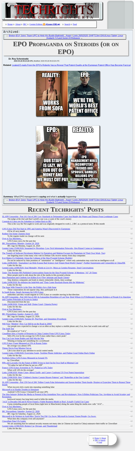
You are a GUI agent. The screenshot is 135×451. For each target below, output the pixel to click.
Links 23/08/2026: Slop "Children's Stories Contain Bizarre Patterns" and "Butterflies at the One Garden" (46, 377)
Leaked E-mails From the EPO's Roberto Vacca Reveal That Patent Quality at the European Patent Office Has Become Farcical (71, 65)
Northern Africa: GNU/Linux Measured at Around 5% (24, 358)
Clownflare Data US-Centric (14, 421)
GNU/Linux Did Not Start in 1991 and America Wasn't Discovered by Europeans (36, 229)
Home (10, 24)
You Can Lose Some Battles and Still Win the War (23, 338)
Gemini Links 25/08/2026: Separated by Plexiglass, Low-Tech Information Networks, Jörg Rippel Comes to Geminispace (52, 248)
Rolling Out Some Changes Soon (16, 234)
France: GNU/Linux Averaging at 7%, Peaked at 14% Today (27, 368)
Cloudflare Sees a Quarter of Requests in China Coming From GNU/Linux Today (36, 333)
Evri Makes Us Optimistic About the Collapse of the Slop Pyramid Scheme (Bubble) (37, 258)
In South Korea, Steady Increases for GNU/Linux (23, 292)
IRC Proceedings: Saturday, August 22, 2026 (21, 411)
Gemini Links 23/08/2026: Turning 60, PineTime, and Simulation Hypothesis (34, 319)
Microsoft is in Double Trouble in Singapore (20, 389)
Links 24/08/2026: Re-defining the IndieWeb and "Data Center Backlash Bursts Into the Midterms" (43, 282)
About (18, 24)
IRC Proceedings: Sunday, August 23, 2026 (20, 314)
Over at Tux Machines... (12, 238)
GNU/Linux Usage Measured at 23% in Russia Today (24, 343)
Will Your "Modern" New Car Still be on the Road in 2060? (27, 324)
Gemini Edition (35, 24)
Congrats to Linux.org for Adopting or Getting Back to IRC (27, 221)
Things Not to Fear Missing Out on (16, 348)
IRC (25, 24)
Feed (75, 24)
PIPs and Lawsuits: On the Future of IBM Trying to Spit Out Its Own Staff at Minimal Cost (40, 363)
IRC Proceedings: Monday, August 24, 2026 (20, 243)
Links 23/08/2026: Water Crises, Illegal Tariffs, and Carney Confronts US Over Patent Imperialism (43, 372)
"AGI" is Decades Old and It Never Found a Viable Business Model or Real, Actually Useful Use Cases (45, 402)
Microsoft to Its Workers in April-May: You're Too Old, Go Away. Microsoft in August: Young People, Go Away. (49, 416)
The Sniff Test (8, 329)
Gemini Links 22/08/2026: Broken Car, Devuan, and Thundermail (29, 426)
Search (67, 24)
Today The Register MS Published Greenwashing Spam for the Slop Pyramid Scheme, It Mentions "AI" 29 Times (49, 273)
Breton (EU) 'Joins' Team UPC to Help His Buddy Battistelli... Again (40, 36)
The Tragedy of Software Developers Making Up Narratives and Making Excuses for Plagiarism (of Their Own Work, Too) (53, 253)
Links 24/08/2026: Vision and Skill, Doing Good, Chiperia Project (29, 304)
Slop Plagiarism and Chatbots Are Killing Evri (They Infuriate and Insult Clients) (35, 277)
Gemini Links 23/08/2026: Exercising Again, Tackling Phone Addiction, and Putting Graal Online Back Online (48, 353)
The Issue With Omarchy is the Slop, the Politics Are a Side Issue (29, 287)
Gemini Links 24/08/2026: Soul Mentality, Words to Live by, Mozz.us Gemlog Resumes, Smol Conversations (47, 268)
